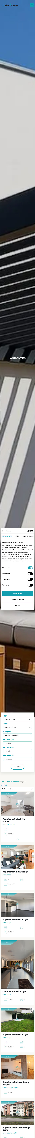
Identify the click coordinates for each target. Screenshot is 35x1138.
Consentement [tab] (7, 536)
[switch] (30, 573)
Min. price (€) (8, 747)
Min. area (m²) (8, 739)
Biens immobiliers (13, 782)
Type (5, 716)
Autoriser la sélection (17, 599)
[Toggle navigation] (32, 5)
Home (3, 782)
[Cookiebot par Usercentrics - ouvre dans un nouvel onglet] (25, 531)
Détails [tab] (17, 536)
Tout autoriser (17, 593)
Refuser (17, 605)
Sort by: (4, 785)
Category (7, 732)
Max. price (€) (8, 755)
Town (5, 724)
